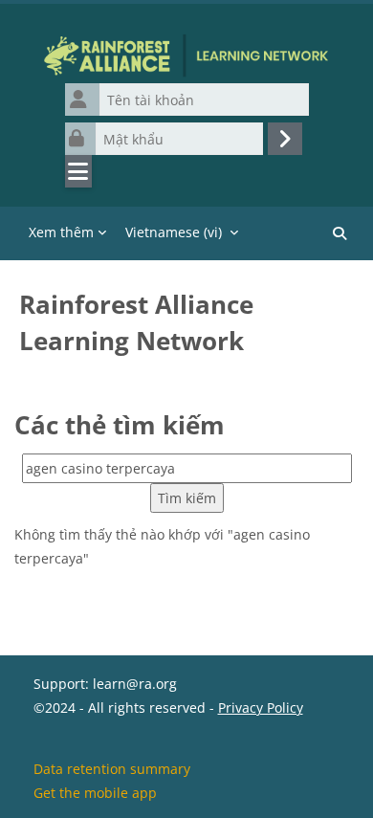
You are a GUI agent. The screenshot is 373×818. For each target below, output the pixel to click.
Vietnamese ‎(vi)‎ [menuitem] (173, 232)
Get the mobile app (95, 793)
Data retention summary (111, 769)
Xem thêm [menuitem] (61, 232)
